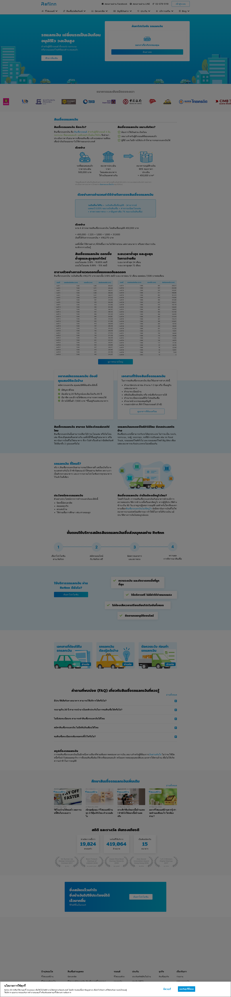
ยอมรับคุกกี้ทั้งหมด (186, 989)
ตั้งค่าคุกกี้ (167, 989)
